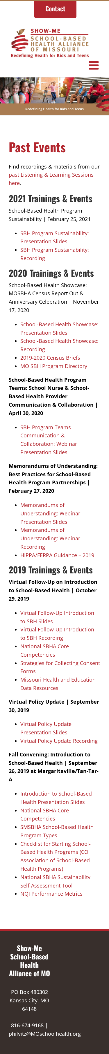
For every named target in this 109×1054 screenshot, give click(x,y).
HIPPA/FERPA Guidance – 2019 (57, 555)
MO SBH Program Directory (53, 366)
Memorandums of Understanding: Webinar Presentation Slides (50, 513)
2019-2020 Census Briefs (50, 357)
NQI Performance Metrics (51, 893)
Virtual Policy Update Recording (59, 740)
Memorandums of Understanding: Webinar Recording (50, 538)
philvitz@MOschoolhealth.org (45, 1033)
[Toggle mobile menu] (94, 65)
